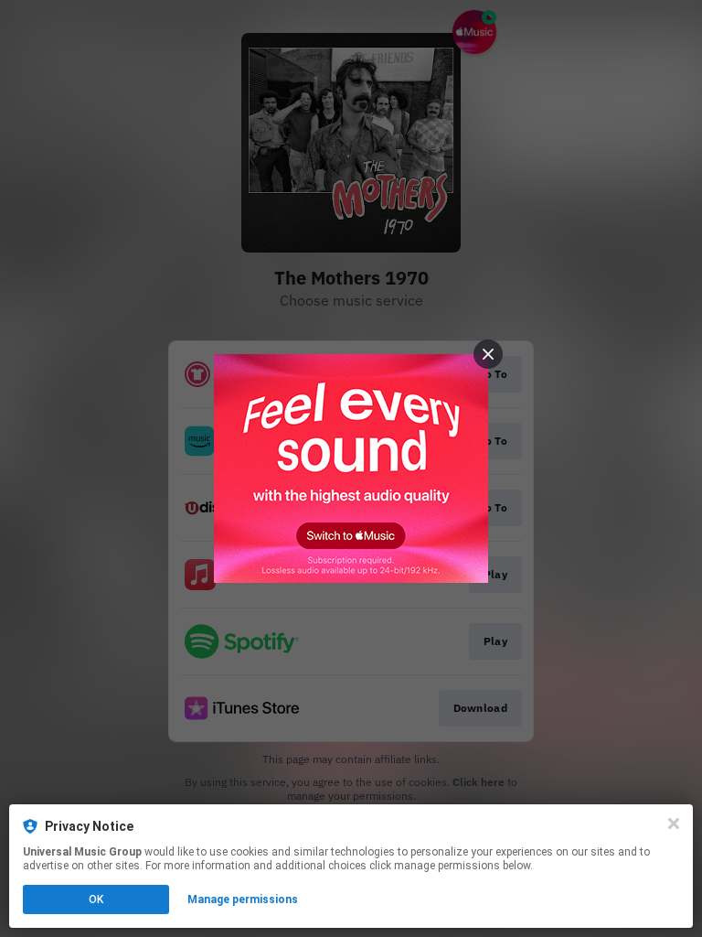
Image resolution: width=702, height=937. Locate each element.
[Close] (673, 823)
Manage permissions (242, 899)
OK (96, 899)
